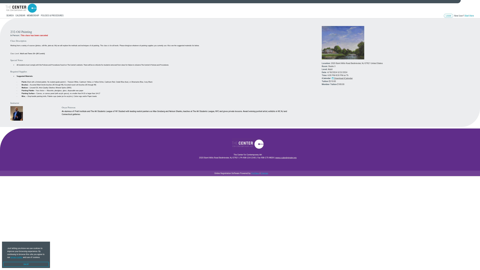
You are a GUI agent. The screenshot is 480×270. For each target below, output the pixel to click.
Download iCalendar (343, 78)
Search (10, 15)
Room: (325, 66)
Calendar (20, 15)
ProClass (255, 173)
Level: (325, 69)
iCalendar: (326, 78)
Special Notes (16, 60)
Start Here (469, 15)
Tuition (325, 81)
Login (448, 16)
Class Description (18, 40)
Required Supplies (18, 71)
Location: (326, 63)
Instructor (14, 102)
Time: (324, 75)
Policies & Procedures (52, 15)
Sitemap (264, 173)
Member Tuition (329, 84)
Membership (33, 15)
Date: (324, 72)
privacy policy (16, 257)
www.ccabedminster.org (285, 158)
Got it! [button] (26, 264)
